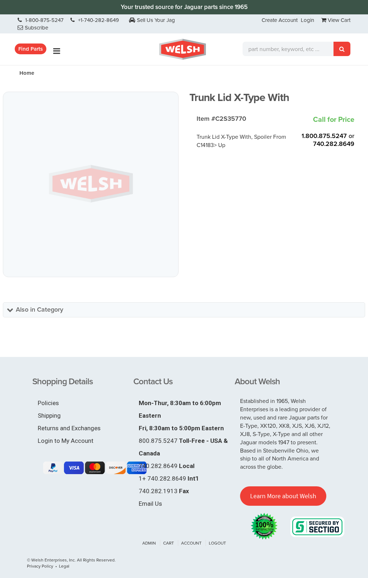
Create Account (280, 20)
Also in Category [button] (39, 309)
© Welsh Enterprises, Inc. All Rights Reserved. (71, 560)
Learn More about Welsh (283, 496)
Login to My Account (65, 440)
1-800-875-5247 (44, 20)
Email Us (150, 503)
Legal (64, 566)
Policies (48, 403)
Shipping (49, 415)
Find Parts (30, 49)
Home (26, 73)
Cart (168, 543)
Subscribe (36, 27)
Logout (217, 543)
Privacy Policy (40, 566)
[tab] (184, 309)
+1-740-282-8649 (98, 20)
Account (191, 543)
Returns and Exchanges (69, 428)
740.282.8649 (333, 143)
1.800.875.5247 (324, 136)
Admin (149, 543)
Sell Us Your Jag (156, 20)
